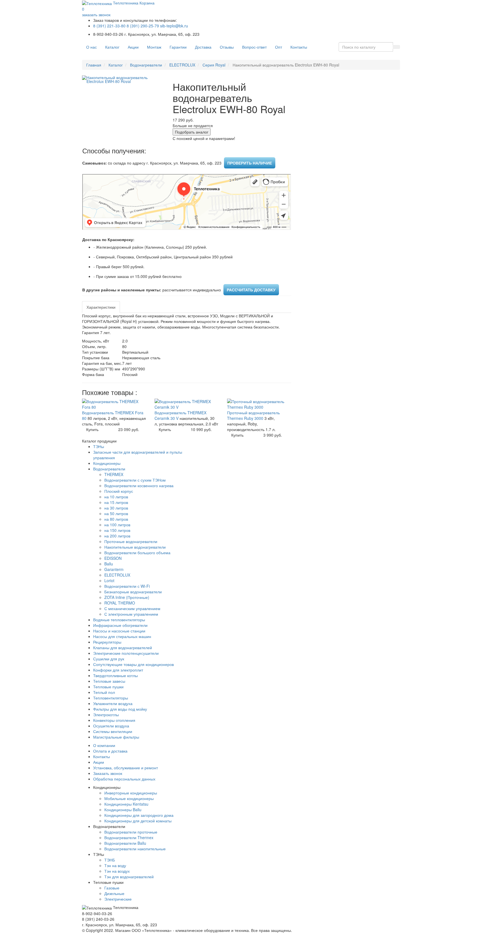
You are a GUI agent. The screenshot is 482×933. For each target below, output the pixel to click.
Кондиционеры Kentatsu (126, 804)
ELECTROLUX (182, 65)
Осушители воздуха (111, 726)
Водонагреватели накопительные (135, 848)
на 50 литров (116, 513)
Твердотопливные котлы (115, 675)
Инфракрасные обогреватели (120, 625)
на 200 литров (117, 536)
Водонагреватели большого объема (137, 552)
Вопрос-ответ (254, 47)
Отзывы (227, 47)
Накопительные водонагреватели (135, 547)
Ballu (108, 564)
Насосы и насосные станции (119, 631)
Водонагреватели (146, 65)
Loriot (109, 580)
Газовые (111, 888)
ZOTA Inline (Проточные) (126, 597)
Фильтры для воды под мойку (120, 709)
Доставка (203, 47)
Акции (133, 47)
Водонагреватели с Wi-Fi (127, 586)
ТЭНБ (109, 860)
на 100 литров (117, 524)
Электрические (118, 899)
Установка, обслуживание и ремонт (125, 767)
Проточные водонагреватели (130, 541)
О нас (91, 47)
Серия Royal (214, 65)
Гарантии (178, 47)
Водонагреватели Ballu (125, 843)
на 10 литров (116, 496)
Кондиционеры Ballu (122, 809)
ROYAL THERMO (119, 603)
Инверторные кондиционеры (130, 793)
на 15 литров (116, 502)
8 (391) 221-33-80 (109, 25)
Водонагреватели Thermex (128, 837)
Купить (92, 429)
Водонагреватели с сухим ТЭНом (135, 480)
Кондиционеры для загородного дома (138, 815)
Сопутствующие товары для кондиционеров (133, 664)
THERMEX (113, 474)
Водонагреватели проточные (130, 832)
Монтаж (154, 47)
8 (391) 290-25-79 (143, 25)
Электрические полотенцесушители (126, 653)
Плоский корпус (118, 491)
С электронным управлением (131, 614)
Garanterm (114, 569)
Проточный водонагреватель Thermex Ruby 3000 (253, 415)
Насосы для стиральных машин (122, 636)
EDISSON (113, 558)
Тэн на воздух (117, 871)
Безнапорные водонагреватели (133, 591)
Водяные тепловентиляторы (119, 619)
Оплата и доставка (110, 751)
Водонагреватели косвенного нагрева (138, 485)
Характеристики (100, 307)
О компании (104, 745)
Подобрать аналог (191, 132)
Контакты (298, 47)
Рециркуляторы (107, 642)
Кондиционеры (106, 463)
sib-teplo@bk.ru (174, 25)
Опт (278, 47)
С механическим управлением (132, 608)
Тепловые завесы (109, 681)
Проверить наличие (249, 163)
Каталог (112, 47)
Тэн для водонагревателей (129, 876)
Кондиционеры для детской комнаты (138, 820)
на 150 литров (117, 530)
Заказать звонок (107, 773)
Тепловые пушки (108, 686)
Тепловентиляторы (110, 698)
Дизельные (114, 893)
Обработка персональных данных (124, 779)
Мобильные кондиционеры (129, 798)
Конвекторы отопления (114, 720)
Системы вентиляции (112, 731)
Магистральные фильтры (116, 737)
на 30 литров (116, 508)
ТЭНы (98, 446)
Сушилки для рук (108, 658)
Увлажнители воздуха (112, 703)
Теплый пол (104, 692)
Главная (93, 65)
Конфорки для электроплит (118, 670)
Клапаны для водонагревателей (122, 647)
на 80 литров (116, 519)
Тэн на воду (115, 865)
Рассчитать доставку (251, 289)
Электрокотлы (106, 714)
